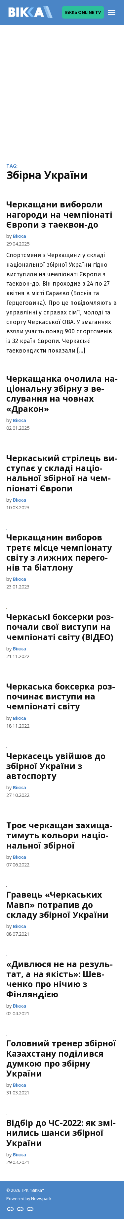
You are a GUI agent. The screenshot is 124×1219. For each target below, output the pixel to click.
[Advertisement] (62, 89)
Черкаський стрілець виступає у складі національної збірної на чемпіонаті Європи (61, 473)
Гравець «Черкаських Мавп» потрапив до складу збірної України (57, 904)
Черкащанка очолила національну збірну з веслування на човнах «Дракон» (62, 393)
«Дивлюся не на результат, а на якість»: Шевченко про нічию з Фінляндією (59, 979)
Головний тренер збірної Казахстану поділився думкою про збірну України (61, 1058)
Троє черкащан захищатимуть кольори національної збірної (59, 835)
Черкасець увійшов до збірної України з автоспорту (55, 765)
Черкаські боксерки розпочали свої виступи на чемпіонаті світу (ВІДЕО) (60, 626)
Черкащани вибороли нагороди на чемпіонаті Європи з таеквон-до (59, 214)
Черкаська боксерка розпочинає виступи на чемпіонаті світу (60, 696)
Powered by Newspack (28, 1198)
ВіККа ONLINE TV (83, 12)
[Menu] (112, 12)
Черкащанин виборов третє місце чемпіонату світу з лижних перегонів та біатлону (59, 552)
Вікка (19, 236)
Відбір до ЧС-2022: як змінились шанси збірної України (61, 1132)
